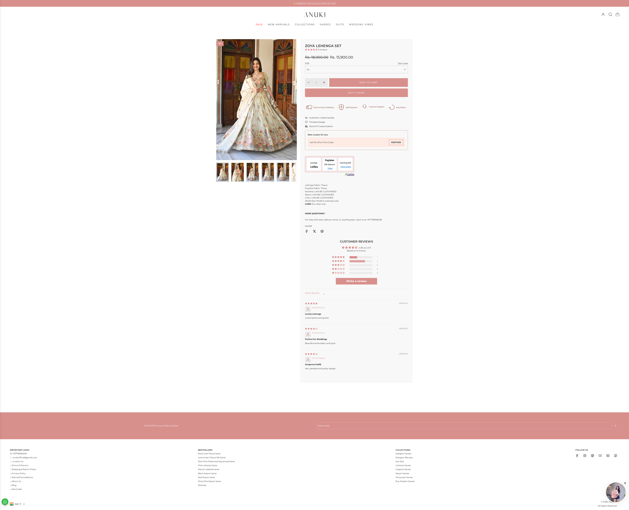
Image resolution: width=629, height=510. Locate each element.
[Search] (610, 14)
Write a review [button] (356, 281)
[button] (224, 99)
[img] (311, 303)
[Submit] (615, 425)
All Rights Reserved (607, 506)
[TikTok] (615, 455)
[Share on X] (314, 232)
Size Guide (403, 63)
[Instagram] (584, 455)
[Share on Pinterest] (322, 232)
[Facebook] (577, 455)
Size (307, 63)
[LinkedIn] (607, 455)
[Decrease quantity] (308, 82)
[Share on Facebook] (306, 232)
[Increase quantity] (324, 82)
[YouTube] (600, 455)
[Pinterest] (592, 455)
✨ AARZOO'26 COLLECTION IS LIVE (314, 3)
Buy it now (356, 92)
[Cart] (617, 14)
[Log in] (603, 14)
